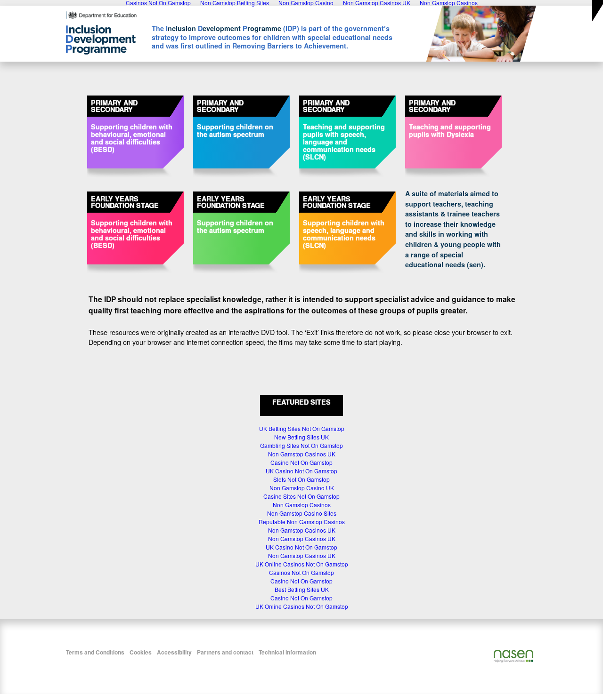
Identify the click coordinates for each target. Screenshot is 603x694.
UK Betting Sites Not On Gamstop (301, 428)
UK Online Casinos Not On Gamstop (301, 564)
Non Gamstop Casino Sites (301, 513)
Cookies (141, 652)
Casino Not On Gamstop (301, 462)
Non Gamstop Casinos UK (301, 454)
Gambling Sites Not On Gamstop (301, 445)
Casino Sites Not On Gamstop (301, 496)
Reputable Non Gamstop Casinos (302, 522)
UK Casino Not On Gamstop (301, 471)
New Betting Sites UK (301, 437)
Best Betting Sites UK (302, 589)
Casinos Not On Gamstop (301, 572)
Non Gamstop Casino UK (301, 488)
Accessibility (174, 652)
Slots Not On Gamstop (301, 479)
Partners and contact (225, 652)
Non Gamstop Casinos (302, 505)
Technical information (287, 652)
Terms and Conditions (95, 652)
